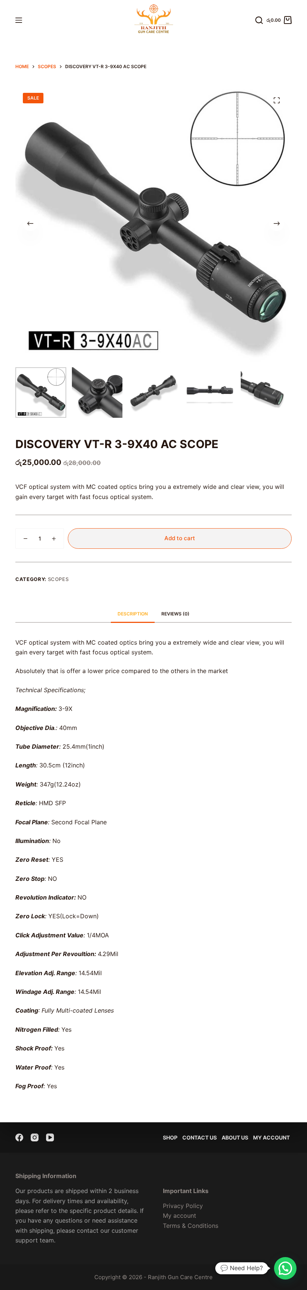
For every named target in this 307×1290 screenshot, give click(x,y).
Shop (170, 1137)
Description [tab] (133, 614)
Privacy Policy (183, 1206)
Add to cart (179, 538)
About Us (235, 1137)
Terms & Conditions (190, 1225)
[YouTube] (50, 1137)
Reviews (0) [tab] (175, 614)
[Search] (259, 20)
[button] (285, 1268)
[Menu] (18, 20)
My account (271, 1137)
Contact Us (199, 1137)
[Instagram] (35, 1137)
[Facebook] (19, 1137)
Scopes (58, 579)
